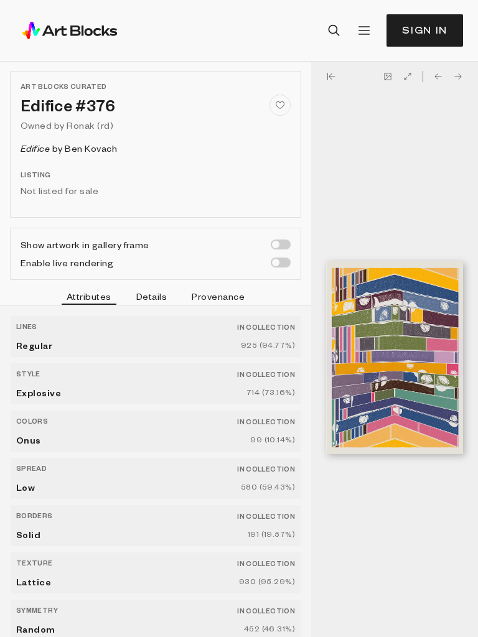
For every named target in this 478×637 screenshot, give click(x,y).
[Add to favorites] (280, 105)
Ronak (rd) (90, 125)
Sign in (425, 30)
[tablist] (155, 298)
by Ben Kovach (69, 148)
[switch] (281, 244)
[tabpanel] (155, 471)
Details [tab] (151, 296)
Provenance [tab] (218, 296)
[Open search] (334, 30)
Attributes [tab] (89, 296)
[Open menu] (364, 30)
